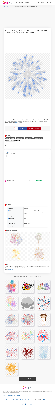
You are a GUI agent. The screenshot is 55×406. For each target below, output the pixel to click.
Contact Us (10, 269)
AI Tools (20, 2)
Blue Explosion (20, 138)
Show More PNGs (26, 379)
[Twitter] (23, 404)
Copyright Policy (11, 395)
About (4, 395)
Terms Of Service (7, 399)
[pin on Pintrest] (16, 281)
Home (7, 6)
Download (40, 180)
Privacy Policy (15, 399)
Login (49, 2)
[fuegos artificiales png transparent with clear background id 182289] (11, 286)
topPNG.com (44, 399)
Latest (15, 2)
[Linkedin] (31, 404)
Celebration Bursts (38, 138)
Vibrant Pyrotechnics (10, 140)
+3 (18, 140)
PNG (11, 6)
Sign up (43, 2)
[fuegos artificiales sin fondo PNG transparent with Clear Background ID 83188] (39, 254)
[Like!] (15, 128)
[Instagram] (28, 404)
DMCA (21, 399)
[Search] (38, 2)
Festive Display (29, 138)
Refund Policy (28, 399)
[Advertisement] (27, 18)
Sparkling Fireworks (10, 138)
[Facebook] (25, 404)
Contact (27, 2)
